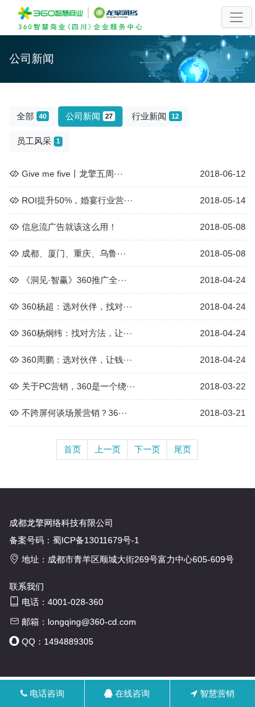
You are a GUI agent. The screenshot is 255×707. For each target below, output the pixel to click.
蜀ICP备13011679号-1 (96, 540)
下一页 (147, 449)
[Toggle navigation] (237, 17)
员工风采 (38, 141)
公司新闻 (89, 116)
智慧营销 (216, 693)
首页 (72, 449)
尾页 (182, 449)
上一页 (108, 449)
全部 (31, 116)
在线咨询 (131, 693)
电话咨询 (45, 693)
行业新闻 (155, 116)
